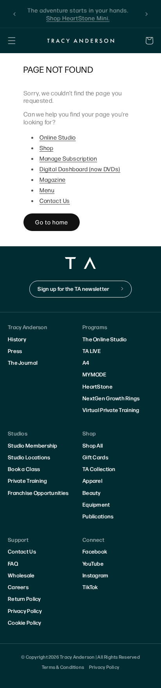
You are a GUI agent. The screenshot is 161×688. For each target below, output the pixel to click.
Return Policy (24, 598)
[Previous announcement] (14, 14)
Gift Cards (95, 456)
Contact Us (54, 200)
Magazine (52, 179)
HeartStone (97, 386)
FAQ (13, 563)
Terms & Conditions (63, 667)
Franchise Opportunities (38, 492)
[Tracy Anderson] (80, 40)
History (17, 338)
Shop (46, 147)
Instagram (95, 575)
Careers (18, 586)
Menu (46, 190)
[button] (11, 40)
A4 (85, 362)
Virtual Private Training (111, 409)
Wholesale (21, 575)
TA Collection (99, 468)
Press (15, 350)
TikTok (90, 586)
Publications (97, 516)
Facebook (94, 551)
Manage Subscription (68, 158)
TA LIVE (91, 350)
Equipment (96, 504)
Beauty (91, 492)
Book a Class (24, 468)
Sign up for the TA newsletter (73, 288)
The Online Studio (104, 338)
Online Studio (57, 137)
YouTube (93, 563)
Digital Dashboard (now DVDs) (79, 168)
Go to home (51, 222)
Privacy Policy (25, 610)
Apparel (92, 480)
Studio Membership (32, 445)
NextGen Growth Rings (111, 397)
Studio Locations (29, 456)
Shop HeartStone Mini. (80, 18)
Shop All (92, 445)
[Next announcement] (146, 14)
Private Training (27, 480)
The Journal (23, 362)
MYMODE (94, 374)
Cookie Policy (24, 622)
